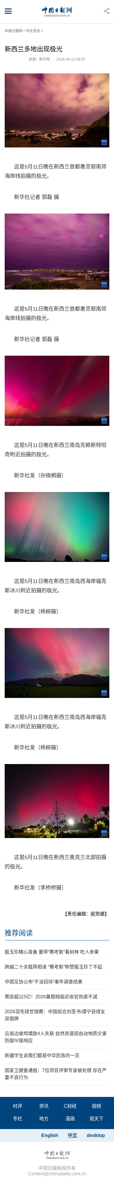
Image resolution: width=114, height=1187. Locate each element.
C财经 (70, 1106)
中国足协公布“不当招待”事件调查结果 (43, 981)
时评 (17, 1106)
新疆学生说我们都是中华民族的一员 (42, 1055)
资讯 (44, 1106)
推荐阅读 (19, 933)
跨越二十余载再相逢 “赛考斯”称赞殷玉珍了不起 (53, 966)
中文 (72, 1135)
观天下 (96, 1118)
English (49, 1135)
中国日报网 (13, 31)
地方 (44, 1118)
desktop (96, 1135)
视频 (96, 1106)
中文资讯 (33, 31)
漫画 (70, 1118)
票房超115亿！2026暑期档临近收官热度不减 (51, 996)
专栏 (17, 1118)
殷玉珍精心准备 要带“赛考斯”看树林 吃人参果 (52, 951)
